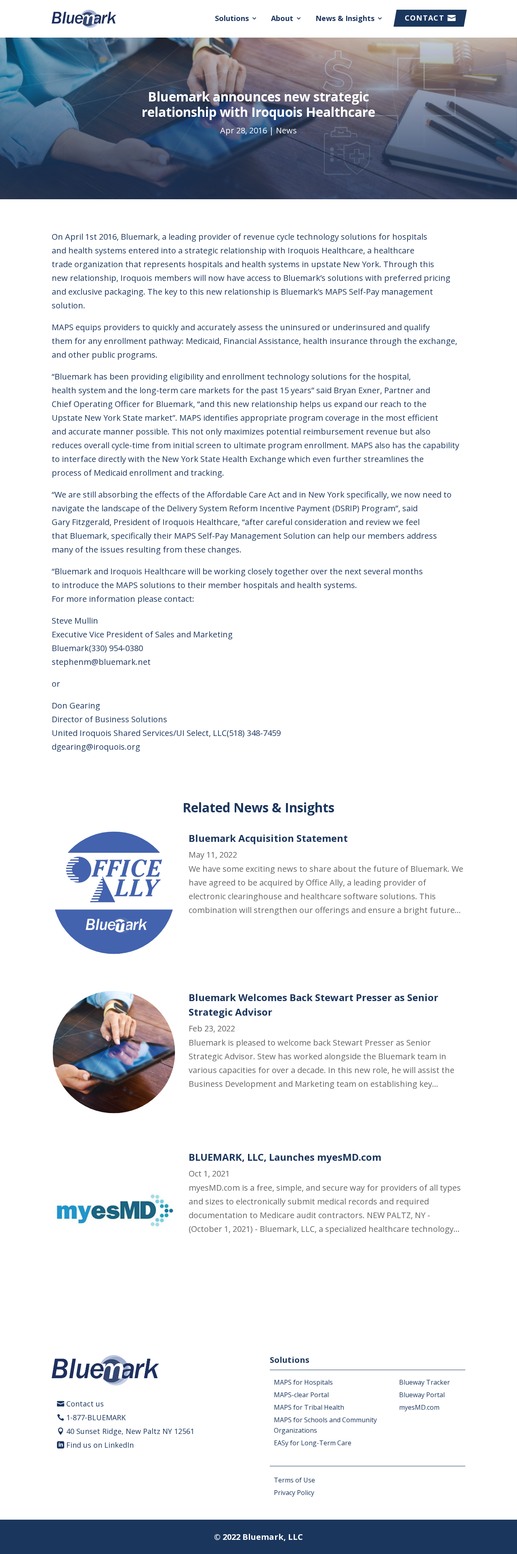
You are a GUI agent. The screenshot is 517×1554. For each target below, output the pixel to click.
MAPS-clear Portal (301, 1394)
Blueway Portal (422, 1394)
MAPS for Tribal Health (309, 1407)
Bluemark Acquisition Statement (268, 838)
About (282, 18)
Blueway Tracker (424, 1382)
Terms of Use (294, 1480)
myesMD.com (419, 1407)
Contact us (85, 1404)
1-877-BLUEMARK (96, 1417)
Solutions (232, 18)
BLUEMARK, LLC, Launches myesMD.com (285, 1157)
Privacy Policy (294, 1492)
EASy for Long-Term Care (312, 1442)
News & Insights (344, 18)
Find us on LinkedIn (100, 1445)
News (286, 130)
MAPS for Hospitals (303, 1382)
